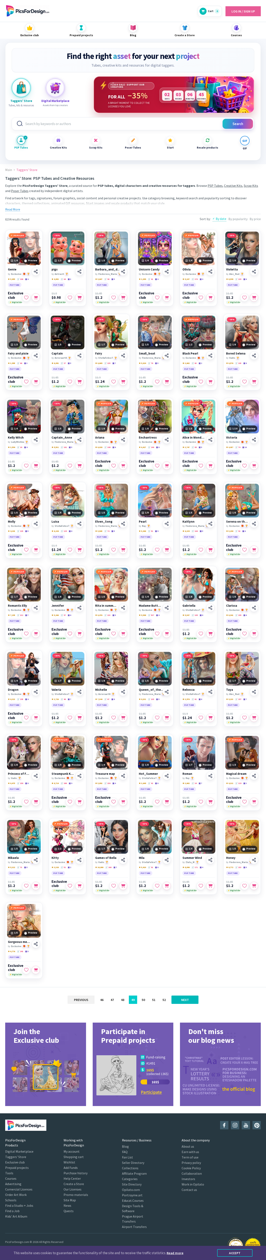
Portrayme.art (132, 1195)
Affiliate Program (134, 1173)
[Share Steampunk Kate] (79, 776)
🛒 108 (107, 447)
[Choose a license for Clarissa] (254, 634)
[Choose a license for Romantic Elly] (36, 634)
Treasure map (105, 774)
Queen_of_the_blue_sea (152, 690)
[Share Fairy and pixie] (36, 355)
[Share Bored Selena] (254, 355)
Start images (95, 203)
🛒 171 (195, 867)
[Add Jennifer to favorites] (70, 634)
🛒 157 (238, 699)
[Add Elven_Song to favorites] (113, 550)
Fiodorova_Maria (107, 274)
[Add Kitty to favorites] (70, 886)
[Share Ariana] (123, 439)
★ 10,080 (99, 867)
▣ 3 (69, 279)
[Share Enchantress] (167, 439)
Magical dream (236, 774)
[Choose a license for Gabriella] (210, 634)
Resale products (208, 147)
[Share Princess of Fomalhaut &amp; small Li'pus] (36, 776)
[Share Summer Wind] (210, 860)
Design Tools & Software (132, 1208)
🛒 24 (194, 783)
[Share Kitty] (79, 860)
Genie (12, 269)
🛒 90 (106, 279)
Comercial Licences (18, 1189)
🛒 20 (19, 447)
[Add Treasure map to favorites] (113, 802)
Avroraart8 (61, 357)
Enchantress (148, 437)
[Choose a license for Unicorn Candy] (167, 297)
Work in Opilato (193, 1184)
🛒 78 (150, 363)
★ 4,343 (11, 531)
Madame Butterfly (150, 606)
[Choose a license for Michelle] (123, 718)
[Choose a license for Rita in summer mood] (123, 634)
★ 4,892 (55, 279)
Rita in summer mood (106, 606)
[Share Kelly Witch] (36, 439)
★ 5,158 (229, 531)
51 (153, 1000)
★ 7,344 (98, 699)
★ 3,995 (11, 363)
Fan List (127, 1157)
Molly (11, 521)
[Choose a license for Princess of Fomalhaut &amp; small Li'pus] (36, 802)
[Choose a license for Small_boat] (167, 381)
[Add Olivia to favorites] (201, 297)
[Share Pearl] (167, 524)
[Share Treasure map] (123, 776)
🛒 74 (237, 447)
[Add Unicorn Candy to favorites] (157, 297)
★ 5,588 (142, 615)
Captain (57, 353)
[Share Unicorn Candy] (167, 271)
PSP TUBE (15, 285)
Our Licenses (72, 1189)
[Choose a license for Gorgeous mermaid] (36, 970)
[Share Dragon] (36, 692)
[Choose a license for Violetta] (254, 297)
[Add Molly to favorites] (26, 550)
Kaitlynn (188, 521)
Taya (229, 690)
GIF (245, 148)
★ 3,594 (11, 447)
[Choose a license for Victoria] (254, 465)
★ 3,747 (186, 447)
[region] (174, 94)
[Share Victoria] (254, 439)
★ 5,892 (98, 783)
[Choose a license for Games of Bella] (123, 886)
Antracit (59, 274)
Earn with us (190, 1152)
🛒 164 (195, 531)
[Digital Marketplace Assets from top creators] (55, 87)
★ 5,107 (186, 279)
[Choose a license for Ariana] (123, 465)
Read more (175, 1253)
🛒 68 (19, 363)
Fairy (98, 353)
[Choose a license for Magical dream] (254, 802)
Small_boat (147, 353)
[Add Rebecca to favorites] (201, 718)
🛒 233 (238, 867)
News (67, 1205)
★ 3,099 (142, 279)
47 (112, 1000)
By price (255, 219)
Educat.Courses (133, 1200)
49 (133, 1000)
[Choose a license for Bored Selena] (254, 381)
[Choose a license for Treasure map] (123, 802)
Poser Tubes (133, 147)
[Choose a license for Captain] (79, 381)
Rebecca (188, 690)
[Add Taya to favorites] (244, 718)
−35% (57, 235)
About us (188, 1146)
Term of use (190, 1157)
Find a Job (12, 1211)
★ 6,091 (55, 363)
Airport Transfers (134, 1227)
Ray (144, 526)
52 (164, 1000)
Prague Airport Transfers (132, 1218)
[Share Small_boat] (167, 355)
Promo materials (76, 1195)
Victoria (231, 437)
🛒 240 (151, 447)
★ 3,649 (142, 783)
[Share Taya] (254, 692)
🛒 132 (20, 615)
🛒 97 (63, 615)
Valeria (56, 690)
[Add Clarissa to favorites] (244, 634)
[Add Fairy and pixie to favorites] (26, 381)
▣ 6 (245, 279)
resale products (122, 203)
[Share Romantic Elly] (36, 608)
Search (238, 124)
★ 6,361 (229, 615)
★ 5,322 (11, 867)
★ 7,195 (11, 615)
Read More (12, 209)
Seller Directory (133, 1163)
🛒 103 (238, 363)
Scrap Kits (95, 147)
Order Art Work (16, 1195)
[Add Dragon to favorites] (26, 718)
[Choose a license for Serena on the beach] (254, 550)
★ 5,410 (142, 867)
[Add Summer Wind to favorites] (201, 886)
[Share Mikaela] (36, 860)
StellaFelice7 (105, 357)
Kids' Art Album (16, 1216)
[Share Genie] (36, 271)
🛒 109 (195, 615)
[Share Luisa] (79, 524)
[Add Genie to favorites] (26, 297)
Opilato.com (131, 1190)
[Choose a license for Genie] (36, 297)
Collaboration (192, 1173)
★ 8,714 (55, 783)
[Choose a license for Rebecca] (210, 718)
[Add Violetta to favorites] (244, 297)
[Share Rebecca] (210, 692)
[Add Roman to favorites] (201, 802)
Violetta (232, 269)
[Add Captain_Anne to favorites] (70, 465)
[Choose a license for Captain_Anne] (79, 465)
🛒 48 (63, 699)
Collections (130, 1168)
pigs (55, 269)
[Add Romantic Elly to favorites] (26, 634)
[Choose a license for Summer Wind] (210, 886)
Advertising (13, 1184)
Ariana (99, 437)
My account (72, 1151)
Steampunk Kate (63, 774)
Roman (187, 774)
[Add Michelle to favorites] (113, 718)
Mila (141, 858)
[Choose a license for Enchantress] (167, 465)
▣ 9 (156, 531)
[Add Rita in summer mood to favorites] (113, 634)
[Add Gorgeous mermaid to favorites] (26, 970)
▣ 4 (26, 279)
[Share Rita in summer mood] (123, 608)
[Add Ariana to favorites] (113, 465)
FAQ (125, 1152)
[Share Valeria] (79, 692)
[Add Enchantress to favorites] (157, 465)
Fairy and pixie (18, 353)
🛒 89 (194, 447)
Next (185, 1000)
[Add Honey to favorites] (244, 886)
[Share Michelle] (123, 692)
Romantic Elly (17, 606)
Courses (10, 1178)
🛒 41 (150, 279)
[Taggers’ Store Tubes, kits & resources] (21, 87)
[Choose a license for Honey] (254, 886)
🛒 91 (150, 867)
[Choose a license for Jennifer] (79, 634)
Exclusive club (15, 295)
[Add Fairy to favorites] (113, 381)
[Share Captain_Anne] (79, 439)
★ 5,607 (98, 279)
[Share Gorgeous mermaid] (36, 944)
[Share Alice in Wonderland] (210, 439)
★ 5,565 (98, 531)
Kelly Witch (16, 437)
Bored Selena (235, 353)
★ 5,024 (142, 363)
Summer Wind (192, 858)
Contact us (189, 1190)
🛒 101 (64, 447)
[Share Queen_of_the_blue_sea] (167, 692)
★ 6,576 (229, 363)
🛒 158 (20, 783)
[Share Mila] (167, 860)
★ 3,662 (186, 363)
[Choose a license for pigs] (79, 297)
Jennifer (58, 606)
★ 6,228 (55, 531)
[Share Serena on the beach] (254, 524)
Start (170, 147)
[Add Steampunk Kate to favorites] (70, 802)
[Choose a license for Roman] (210, 802)
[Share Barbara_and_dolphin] (123, 271)
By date (221, 219)
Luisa (55, 521)
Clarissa (231, 606)
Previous (81, 1000)
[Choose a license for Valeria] (79, 718)
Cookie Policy (191, 1168)
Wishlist (69, 1162)
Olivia (186, 269)
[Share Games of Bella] (123, 860)
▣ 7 (114, 363)
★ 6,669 (98, 363)
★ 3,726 (55, 699)
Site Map (70, 1200)
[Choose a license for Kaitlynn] (210, 550)
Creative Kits (58, 147)
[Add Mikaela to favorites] (26, 886)
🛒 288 (64, 783)
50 (143, 1000)
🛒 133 (107, 615)
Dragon (13, 690)
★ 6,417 (142, 447)
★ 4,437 (229, 447)
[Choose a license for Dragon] (36, 718)
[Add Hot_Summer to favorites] (157, 802)
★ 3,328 (55, 867)
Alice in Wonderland (193, 437)
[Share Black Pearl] (210, 355)
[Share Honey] (254, 860)
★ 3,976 (186, 699)
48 (122, 1000)
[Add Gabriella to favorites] (201, 634)
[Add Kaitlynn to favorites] (201, 550)
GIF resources (75, 203)
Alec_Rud (234, 274)
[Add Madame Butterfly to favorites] (157, 634)
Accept (235, 1253)
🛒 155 (238, 615)
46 (101, 1000)
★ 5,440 (142, 531)
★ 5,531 (55, 447)
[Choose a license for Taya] (254, 718)
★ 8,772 (229, 867)
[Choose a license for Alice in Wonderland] (210, 465)
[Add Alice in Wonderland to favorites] (201, 465)
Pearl (142, 521)
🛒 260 (108, 867)
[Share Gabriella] (210, 608)
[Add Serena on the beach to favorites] (244, 550)
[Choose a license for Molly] (36, 550)
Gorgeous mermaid (19, 942)
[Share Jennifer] (79, 608)
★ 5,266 (55, 615)
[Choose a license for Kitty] (79, 886)
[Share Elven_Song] (123, 524)
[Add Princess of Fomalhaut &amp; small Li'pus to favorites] (26, 802)
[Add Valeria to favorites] (70, 718)
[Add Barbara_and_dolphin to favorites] (113, 297)
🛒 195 (20, 699)
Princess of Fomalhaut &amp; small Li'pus (19, 774)
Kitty (55, 858)
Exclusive (16, 274)
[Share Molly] (36, 524)
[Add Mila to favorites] (157, 886)
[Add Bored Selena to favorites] (244, 381)
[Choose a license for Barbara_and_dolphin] (123, 297)
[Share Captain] (79, 355)
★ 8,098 (186, 867)
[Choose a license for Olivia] (210, 297)
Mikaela (13, 858)
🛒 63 (194, 363)
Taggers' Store (15, 1157)
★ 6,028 (98, 447)
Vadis (232, 357)
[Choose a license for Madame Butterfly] (167, 634)
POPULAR (19, 235)
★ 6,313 (11, 699)
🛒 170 (195, 279)
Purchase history (75, 1173)
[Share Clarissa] (254, 608)
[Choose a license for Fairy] (123, 381)
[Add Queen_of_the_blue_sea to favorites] (157, 718)
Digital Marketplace (19, 1151)
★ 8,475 (11, 783)
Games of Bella (105, 858)
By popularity (238, 219)
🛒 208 (20, 279)
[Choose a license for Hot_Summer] (167, 802)
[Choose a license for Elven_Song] (123, 550)
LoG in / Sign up (243, 11)
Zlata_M (190, 862)
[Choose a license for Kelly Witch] (36, 465)
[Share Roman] (210, 776)
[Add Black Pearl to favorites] (201, 381)
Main (8, 170)
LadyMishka (17, 441)
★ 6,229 (186, 531)
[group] (45, 1064)
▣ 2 (200, 363)
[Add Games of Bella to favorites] (113, 886)
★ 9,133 (229, 699)
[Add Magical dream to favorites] (244, 802)
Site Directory (132, 1184)
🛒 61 (194, 699)
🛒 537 (151, 615)
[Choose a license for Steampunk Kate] (79, 802)
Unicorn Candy (149, 269)
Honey (230, 858)
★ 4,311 (229, 783)
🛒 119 (238, 783)
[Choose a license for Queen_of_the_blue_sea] (167, 718)
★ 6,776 (11, 951)
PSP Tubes (21, 147)
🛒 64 (63, 279)
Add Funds (71, 1168)
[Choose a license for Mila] (167, 886)
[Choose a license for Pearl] (167, 550)
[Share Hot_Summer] (167, 776)
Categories (130, 1179)
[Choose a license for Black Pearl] (210, 381)
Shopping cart (74, 1157)
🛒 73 (19, 867)
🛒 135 (238, 279)
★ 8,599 (229, 279)
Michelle (101, 690)
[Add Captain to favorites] (70, 381)
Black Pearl (190, 353)
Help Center (72, 1178)
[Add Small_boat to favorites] (157, 381)
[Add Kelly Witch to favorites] (26, 465)
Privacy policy (191, 1163)
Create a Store (74, 1184)
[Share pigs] (79, 271)
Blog (125, 1146)
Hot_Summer (148, 774)
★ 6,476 (98, 615)
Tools (9, 1173)
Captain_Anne (62, 437)
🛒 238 (107, 783)
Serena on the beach (237, 521)
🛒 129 (64, 531)
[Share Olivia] (210, 271)
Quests (69, 1211)
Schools (10, 1200)
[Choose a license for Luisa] (79, 550)
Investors (188, 1179)
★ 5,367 (186, 615)
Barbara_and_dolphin (108, 269)
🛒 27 (63, 363)
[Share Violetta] (254, 271)
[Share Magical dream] (254, 776)
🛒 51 (150, 531)
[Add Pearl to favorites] (157, 550)
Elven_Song (103, 521)
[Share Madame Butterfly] (167, 608)
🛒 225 (20, 531)
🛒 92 (237, 531)
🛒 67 (106, 699)
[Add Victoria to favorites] (244, 465)
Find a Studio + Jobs (19, 1205)
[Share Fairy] (123, 355)
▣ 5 (113, 279)
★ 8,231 (142, 699)
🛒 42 (150, 783)
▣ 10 (244, 447)
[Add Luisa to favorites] (70, 550)
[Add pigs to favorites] (70, 297)
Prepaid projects (17, 1168)
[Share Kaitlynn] (210, 524)
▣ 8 (157, 447)
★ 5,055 (11, 279)
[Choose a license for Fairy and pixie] (36, 381)
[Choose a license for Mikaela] (36, 886)
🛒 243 (20, 951)
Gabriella (188, 606)
